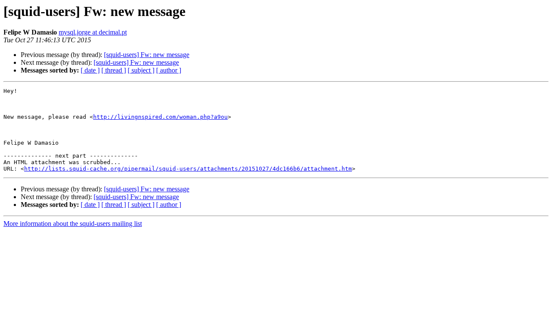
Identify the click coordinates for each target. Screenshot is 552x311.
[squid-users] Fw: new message (146, 54)
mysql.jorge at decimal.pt (93, 32)
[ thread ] (113, 70)
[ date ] (90, 70)
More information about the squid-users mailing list (72, 223)
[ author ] (168, 70)
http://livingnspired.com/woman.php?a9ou (160, 117)
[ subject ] (141, 70)
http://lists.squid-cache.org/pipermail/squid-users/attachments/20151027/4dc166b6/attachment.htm (188, 168)
